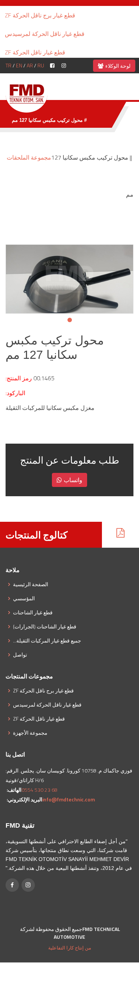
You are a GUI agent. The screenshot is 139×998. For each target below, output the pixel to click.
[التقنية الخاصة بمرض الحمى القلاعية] (26, 93)
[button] (69, 320)
